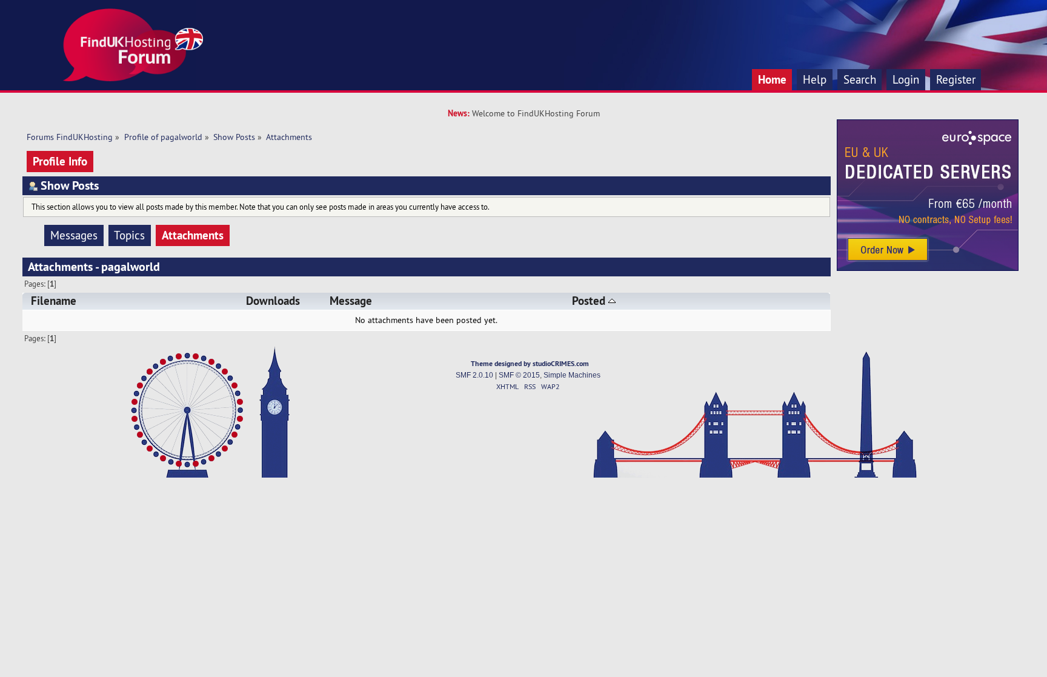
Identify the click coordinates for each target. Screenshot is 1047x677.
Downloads (273, 300)
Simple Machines (571, 375)
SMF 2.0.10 (474, 375)
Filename (53, 300)
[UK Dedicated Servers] (928, 267)
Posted (590, 300)
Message (351, 300)
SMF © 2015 (519, 375)
